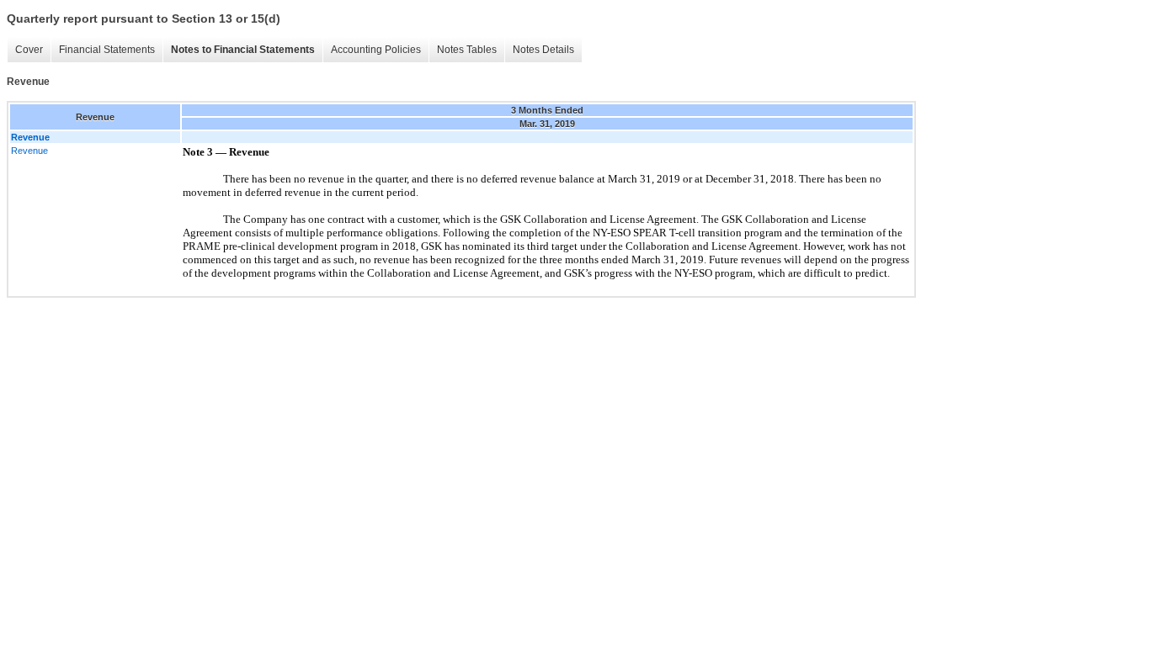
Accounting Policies (376, 50)
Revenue (29, 151)
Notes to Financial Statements (243, 50)
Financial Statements (107, 50)
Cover (29, 50)
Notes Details (543, 50)
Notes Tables (467, 50)
